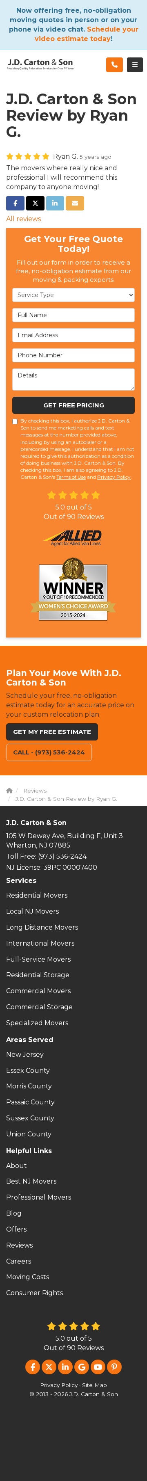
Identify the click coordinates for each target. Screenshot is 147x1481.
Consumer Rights (34, 1293)
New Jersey (25, 1054)
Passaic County (30, 1102)
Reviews (19, 1245)
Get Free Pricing (73, 405)
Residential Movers (36, 895)
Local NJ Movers (32, 911)
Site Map (94, 1385)
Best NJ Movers (31, 1181)
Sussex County (30, 1118)
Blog (14, 1213)
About (16, 1166)
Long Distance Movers (42, 927)
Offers (16, 1229)
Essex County (28, 1070)
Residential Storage (37, 975)
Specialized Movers (37, 1023)
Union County (28, 1134)
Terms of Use (71, 477)
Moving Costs (27, 1277)
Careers (18, 1261)
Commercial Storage (39, 1007)
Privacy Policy (114, 477)
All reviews (23, 219)
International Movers (40, 943)
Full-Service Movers (38, 959)
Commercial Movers (38, 991)
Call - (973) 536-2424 (49, 752)
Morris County (29, 1086)
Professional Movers (38, 1197)
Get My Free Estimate (52, 732)
